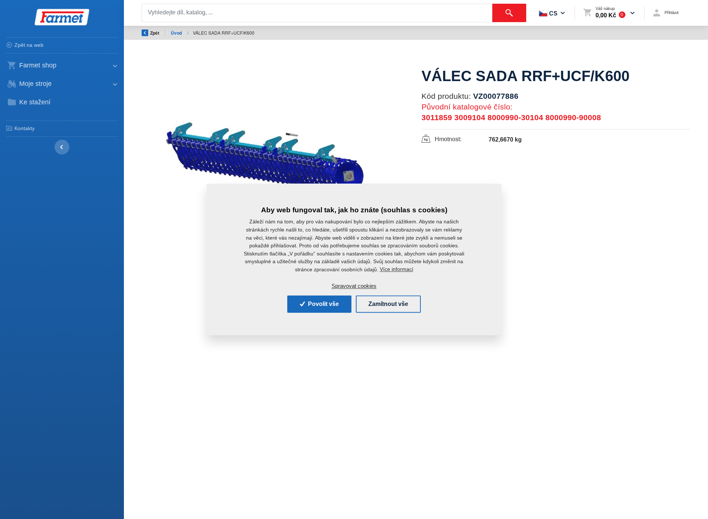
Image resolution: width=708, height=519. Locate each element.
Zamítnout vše (388, 304)
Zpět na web (29, 45)
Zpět (154, 32)
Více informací (396, 269)
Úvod (177, 32)
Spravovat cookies (354, 286)
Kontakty (24, 128)
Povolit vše (322, 304)
